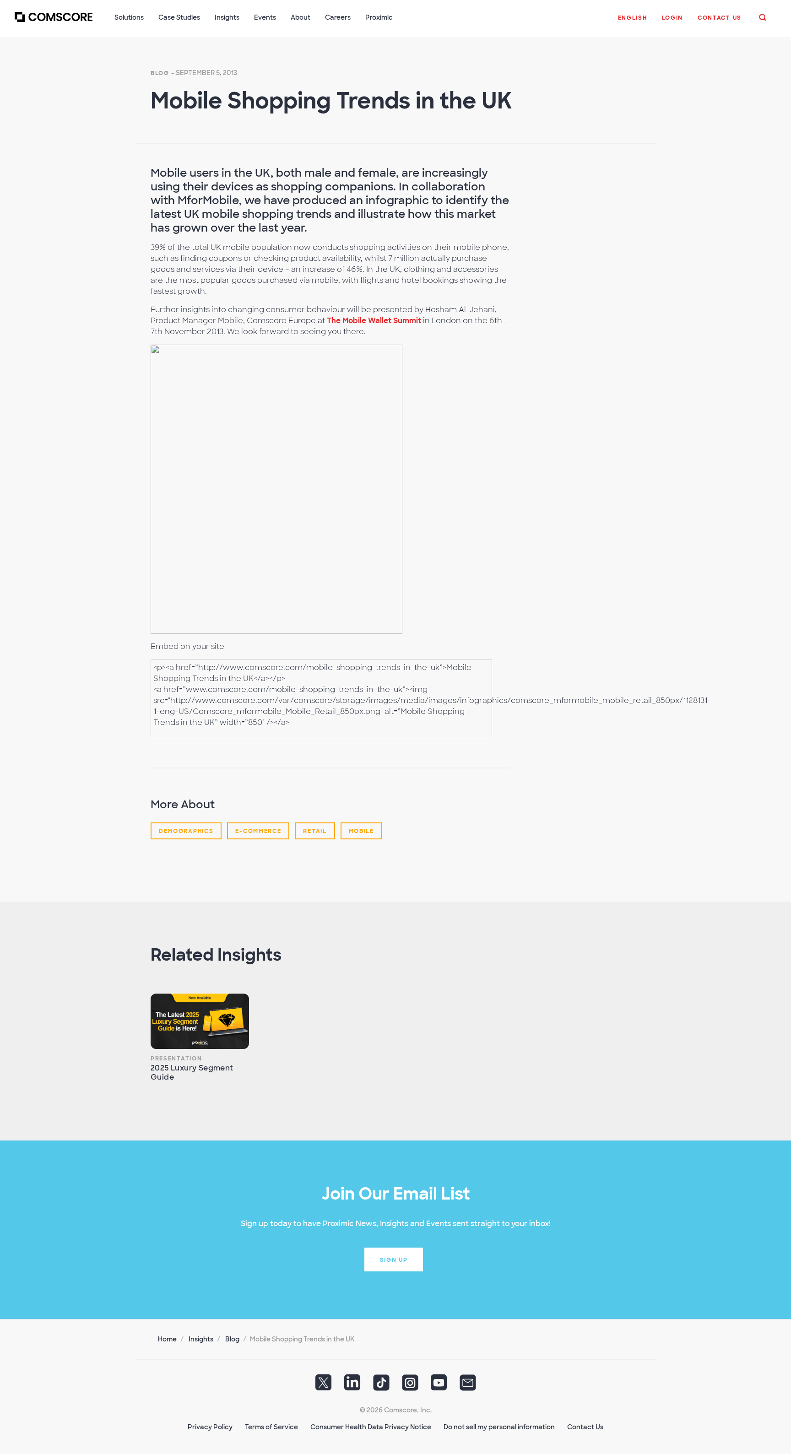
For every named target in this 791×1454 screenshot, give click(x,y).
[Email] (468, 1386)
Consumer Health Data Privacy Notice (370, 1427)
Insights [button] (227, 17)
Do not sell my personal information (499, 1427)
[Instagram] (410, 1386)
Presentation (176, 1058)
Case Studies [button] (179, 17)
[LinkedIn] (352, 1386)
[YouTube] (439, 1386)
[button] (633, 22)
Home (167, 1339)
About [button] (300, 17)
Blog (160, 73)
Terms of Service (271, 1427)
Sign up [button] (394, 1260)
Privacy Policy (210, 1427)
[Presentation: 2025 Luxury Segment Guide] (200, 1021)
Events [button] (265, 17)
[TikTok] (381, 1386)
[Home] (53, 22)
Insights (201, 1339)
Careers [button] (338, 17)
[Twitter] (323, 1386)
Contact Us (585, 1427)
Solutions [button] (129, 17)
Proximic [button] (379, 17)
